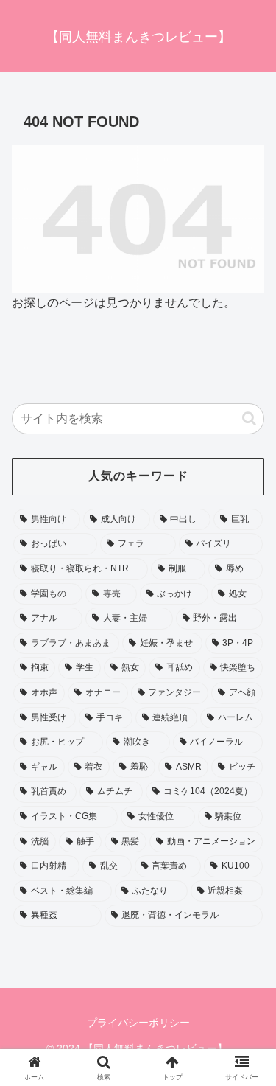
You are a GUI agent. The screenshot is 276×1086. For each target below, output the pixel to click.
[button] (249, 418)
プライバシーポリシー (138, 1022)
